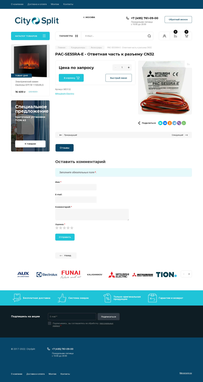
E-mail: (58, 194)
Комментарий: (63, 207)
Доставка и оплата (37, 4)
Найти (149, 36)
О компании (17, 4)
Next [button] (189, 274)
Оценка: (60, 224)
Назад (67, 255)
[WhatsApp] (184, 123)
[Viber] (179, 123)
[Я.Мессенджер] (160, 123)
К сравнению (188, 64)
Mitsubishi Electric (64, 93)
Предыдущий (70, 135)
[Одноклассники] (170, 123)
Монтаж (55, 4)
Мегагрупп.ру (186, 373)
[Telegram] (174, 123)
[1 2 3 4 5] (123, 228)
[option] (165, 87)
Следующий (177, 135)
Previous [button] (183, 274)
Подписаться (108, 316)
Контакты (68, 4)
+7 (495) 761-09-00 (144, 18)
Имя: (58, 182)
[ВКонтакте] (165, 123)
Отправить (65, 237)
